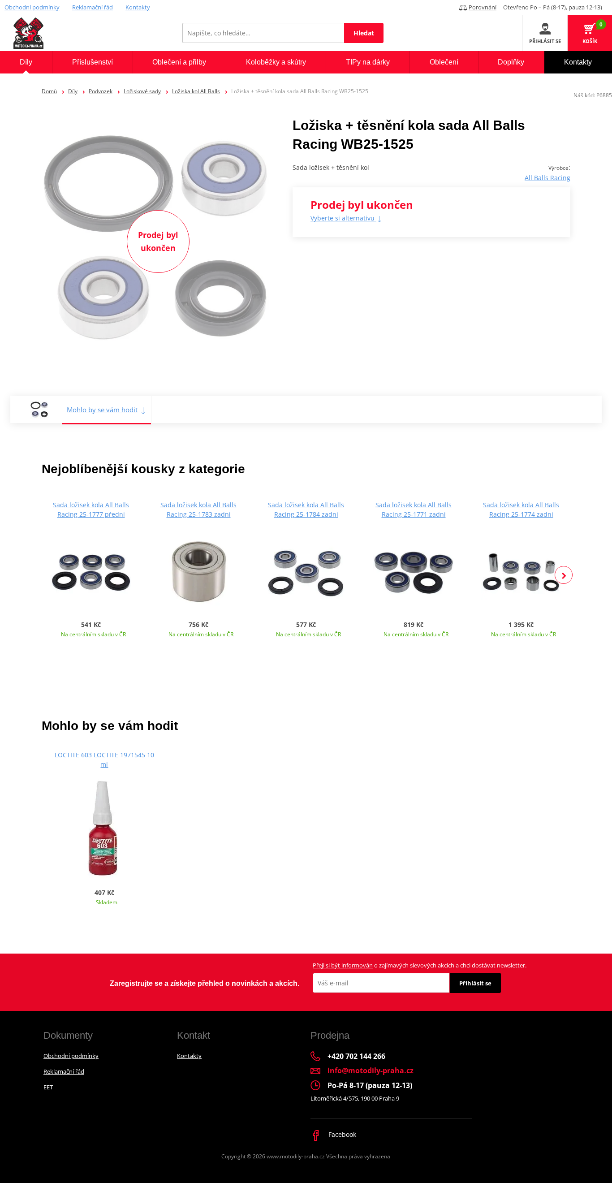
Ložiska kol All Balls (196, 91)
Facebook (341, 1134)
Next (564, 575)
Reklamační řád (92, 7)
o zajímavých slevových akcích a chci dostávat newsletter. (419, 965)
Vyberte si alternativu (343, 218)
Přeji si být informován (343, 965)
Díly (73, 91)
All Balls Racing (547, 177)
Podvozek (100, 91)
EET (48, 1087)
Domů (49, 91)
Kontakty (137, 7)
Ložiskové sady (142, 91)
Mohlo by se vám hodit (102, 409)
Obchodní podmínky (32, 7)
